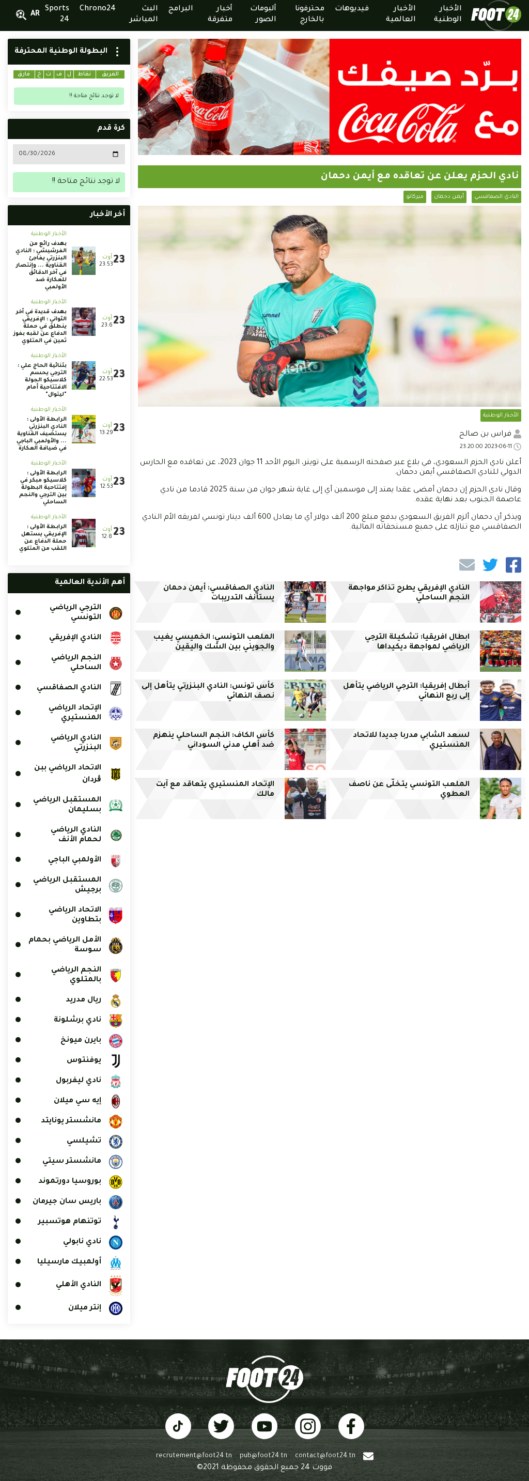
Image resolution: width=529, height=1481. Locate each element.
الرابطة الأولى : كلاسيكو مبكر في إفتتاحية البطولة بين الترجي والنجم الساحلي (43, 487)
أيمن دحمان (449, 197)
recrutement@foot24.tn (194, 1456)
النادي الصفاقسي (496, 197)
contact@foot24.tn (325, 1456)
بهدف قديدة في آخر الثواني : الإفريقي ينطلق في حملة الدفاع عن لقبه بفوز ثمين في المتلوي (40, 326)
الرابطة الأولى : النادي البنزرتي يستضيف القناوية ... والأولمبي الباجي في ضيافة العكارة (42, 434)
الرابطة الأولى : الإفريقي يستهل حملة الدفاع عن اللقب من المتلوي (43, 538)
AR (35, 14)
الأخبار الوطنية (501, 415)
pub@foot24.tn (263, 1456)
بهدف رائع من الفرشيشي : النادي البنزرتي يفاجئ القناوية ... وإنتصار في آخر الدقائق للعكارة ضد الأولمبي (41, 265)
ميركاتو (415, 197)
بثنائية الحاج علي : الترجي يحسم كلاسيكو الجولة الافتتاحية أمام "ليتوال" (42, 380)
